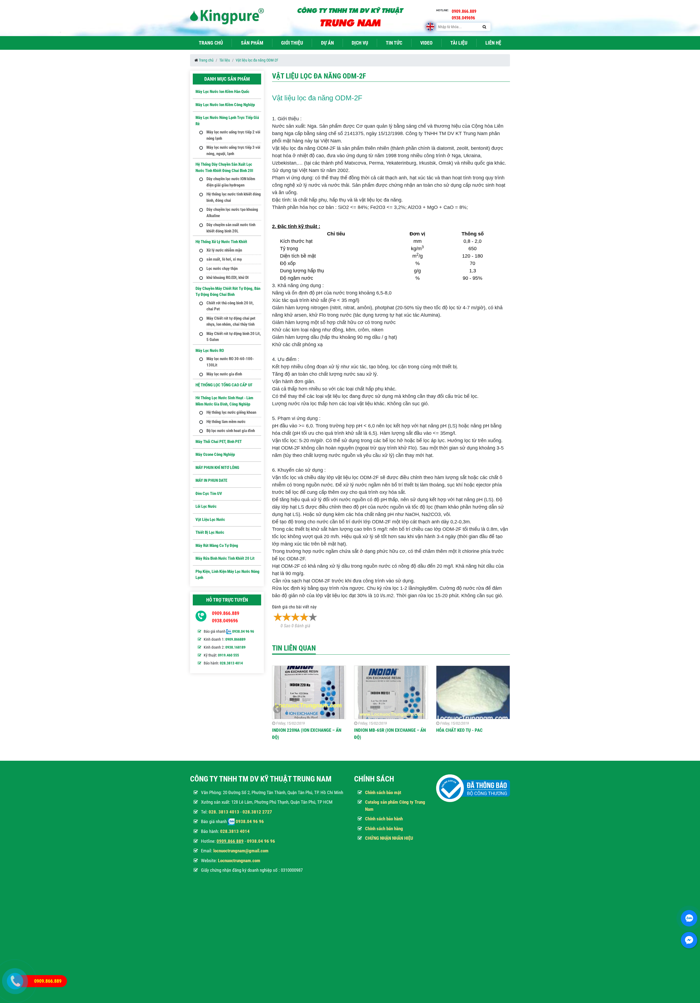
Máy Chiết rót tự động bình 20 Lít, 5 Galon (233, 336)
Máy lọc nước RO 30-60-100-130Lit (230, 362)
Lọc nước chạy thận (222, 268)
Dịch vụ (360, 43)
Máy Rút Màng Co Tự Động (217, 545)
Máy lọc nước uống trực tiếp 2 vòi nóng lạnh (233, 135)
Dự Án (327, 43)
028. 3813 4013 (224, 812)
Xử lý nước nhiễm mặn (224, 250)
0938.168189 (235, 647)
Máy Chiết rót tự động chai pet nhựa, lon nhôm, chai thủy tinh (230, 321)
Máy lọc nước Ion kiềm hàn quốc (222, 91)
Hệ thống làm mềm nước (226, 421)
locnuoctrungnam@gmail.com (241, 850)
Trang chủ (211, 43)
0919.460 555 (228, 655)
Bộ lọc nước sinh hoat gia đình (230, 430)
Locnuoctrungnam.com (239, 860)
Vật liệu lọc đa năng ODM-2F (257, 60)
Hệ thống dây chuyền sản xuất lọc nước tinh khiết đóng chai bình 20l (224, 167)
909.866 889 (231, 841)
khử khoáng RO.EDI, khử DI (227, 277)
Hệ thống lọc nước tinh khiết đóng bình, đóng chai (233, 197)
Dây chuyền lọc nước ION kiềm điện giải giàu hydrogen (230, 182)
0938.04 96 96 (243, 631)
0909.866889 (235, 639)
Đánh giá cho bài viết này (294, 607)
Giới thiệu (292, 43)
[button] (505, 709)
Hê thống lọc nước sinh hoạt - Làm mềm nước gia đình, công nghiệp (224, 401)
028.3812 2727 (257, 812)
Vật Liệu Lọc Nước (210, 519)
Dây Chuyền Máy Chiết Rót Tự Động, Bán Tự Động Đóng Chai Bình (228, 291)
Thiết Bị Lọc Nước (210, 532)
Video (426, 43)
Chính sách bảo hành (384, 818)
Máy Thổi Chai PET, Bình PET (219, 441)
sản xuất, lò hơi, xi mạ (224, 259)
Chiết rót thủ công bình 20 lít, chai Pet (230, 306)
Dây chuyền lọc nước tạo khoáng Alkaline (232, 212)
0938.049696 (225, 620)
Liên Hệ (493, 43)
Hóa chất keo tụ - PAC (459, 730)
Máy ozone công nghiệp (215, 454)
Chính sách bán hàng (384, 828)
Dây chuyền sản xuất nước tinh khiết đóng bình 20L (230, 228)
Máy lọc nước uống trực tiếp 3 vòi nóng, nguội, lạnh (233, 150)
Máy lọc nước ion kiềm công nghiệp (225, 104)
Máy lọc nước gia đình (224, 374)
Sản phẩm (252, 43)
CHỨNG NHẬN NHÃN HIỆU (389, 838)
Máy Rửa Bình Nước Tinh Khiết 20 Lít (225, 558)
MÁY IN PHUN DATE (211, 480)
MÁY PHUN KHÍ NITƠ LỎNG (217, 467)
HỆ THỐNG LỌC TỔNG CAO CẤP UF (224, 385)
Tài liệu (458, 43)
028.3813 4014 (231, 663)
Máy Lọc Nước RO (210, 350)
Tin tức (394, 43)
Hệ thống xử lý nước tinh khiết (221, 241)
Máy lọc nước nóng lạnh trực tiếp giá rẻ (227, 120)
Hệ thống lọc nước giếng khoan (231, 412)
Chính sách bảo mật (383, 792)
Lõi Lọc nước (206, 506)
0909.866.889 (225, 613)
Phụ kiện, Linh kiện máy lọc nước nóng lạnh (227, 574)
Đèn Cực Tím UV (209, 493)
